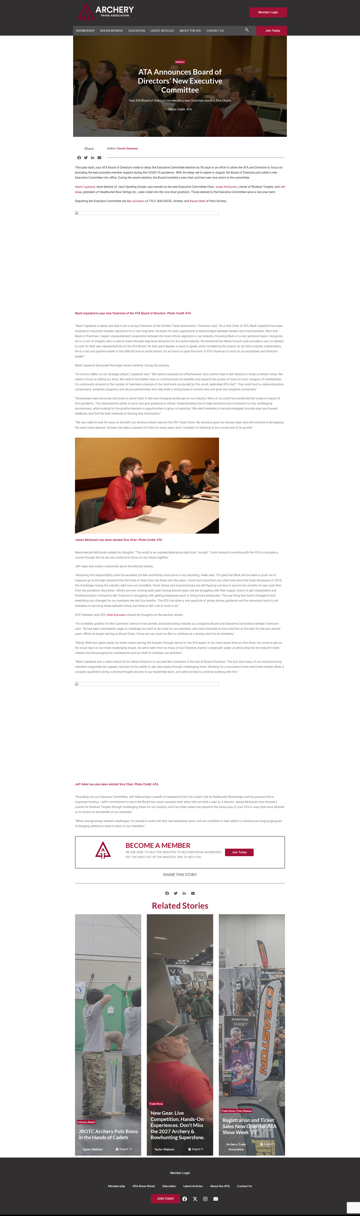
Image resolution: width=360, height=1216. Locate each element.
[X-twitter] (195, 1198)
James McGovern (226, 186)
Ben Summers (136, 201)
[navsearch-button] (247, 30)
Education (137, 30)
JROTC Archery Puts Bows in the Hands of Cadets (108, 1134)
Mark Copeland (85, 186)
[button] (79, 157)
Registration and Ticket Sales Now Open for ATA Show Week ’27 (250, 1126)
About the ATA (190, 30)
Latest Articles (162, 30)
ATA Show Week (111, 30)
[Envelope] (215, 1198)
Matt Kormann (116, 614)
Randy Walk (197, 201)
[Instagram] (205, 1198)
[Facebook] (184, 1198)
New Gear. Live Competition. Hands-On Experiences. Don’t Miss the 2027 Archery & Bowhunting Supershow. (177, 1125)
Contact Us (215, 30)
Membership (85, 30)
